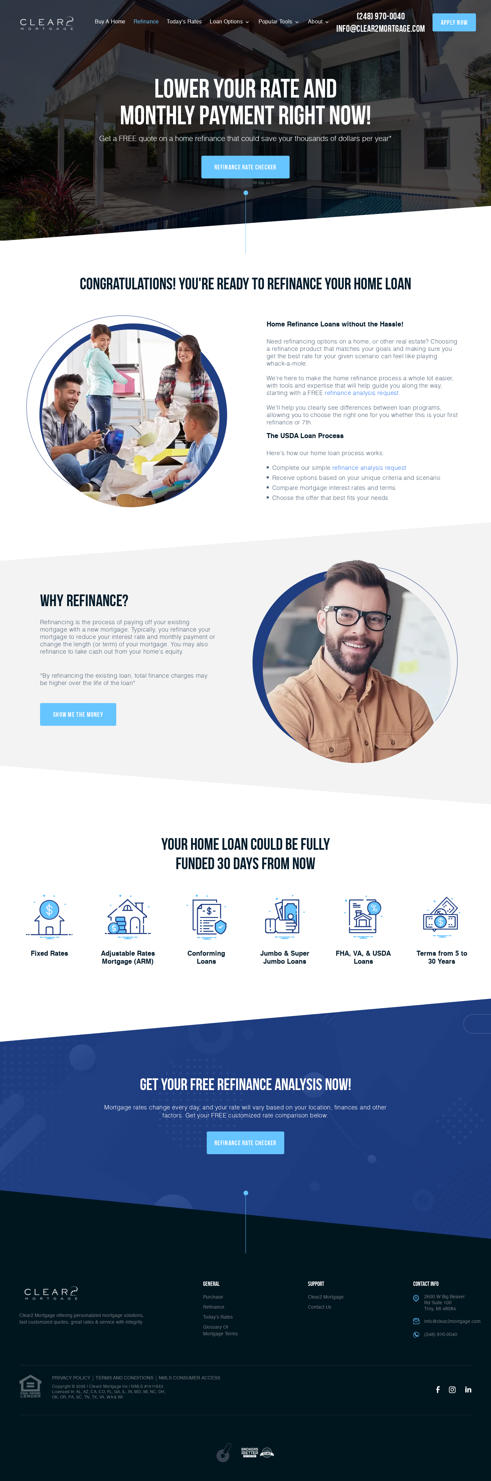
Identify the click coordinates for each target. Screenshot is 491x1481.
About (316, 22)
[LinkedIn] (468, 1390)
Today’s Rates (184, 22)
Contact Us (319, 1307)
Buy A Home (110, 22)
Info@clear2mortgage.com (452, 1321)
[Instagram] (452, 1390)
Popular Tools (276, 22)
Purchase (213, 1297)
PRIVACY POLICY (71, 1378)
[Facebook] (438, 1390)
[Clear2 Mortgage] (45, 23)
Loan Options (227, 22)
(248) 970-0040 (381, 16)
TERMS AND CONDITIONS (124, 1378)
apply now (454, 22)
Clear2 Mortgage (326, 1297)
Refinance (146, 22)
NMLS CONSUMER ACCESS (189, 1378)
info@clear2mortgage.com (380, 28)
